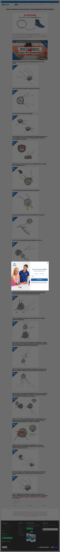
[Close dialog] (47, 263)
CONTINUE (39, 279)
